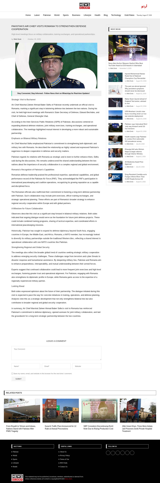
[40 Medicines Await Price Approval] (115, 165)
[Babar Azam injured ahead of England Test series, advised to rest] (115, 102)
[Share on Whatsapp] (44, 331)
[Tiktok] (27, 6)
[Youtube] (21, 6)
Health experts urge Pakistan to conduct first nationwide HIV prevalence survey (135, 139)
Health (97, 15)
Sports (66, 15)
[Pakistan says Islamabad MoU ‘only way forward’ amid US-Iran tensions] (115, 127)
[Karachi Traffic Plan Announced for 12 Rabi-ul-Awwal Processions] (61, 411)
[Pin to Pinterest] (38, 331)
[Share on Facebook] (27, 331)
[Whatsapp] (24, 6)
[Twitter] (16, 6)
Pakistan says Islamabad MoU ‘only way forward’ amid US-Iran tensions (136, 126)
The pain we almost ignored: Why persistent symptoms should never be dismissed (135, 88)
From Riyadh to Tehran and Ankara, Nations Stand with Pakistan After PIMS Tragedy (21, 428)
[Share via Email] (55, 331)
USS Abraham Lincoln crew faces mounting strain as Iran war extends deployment (135, 113)
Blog (106, 15)
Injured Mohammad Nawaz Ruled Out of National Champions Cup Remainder (135, 76)
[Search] (9, 15)
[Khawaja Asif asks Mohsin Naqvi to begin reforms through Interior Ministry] (115, 153)
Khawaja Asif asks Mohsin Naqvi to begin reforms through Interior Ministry (134, 151)
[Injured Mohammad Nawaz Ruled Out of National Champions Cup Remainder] (115, 77)
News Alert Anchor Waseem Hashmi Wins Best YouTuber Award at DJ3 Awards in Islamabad (125, 64)
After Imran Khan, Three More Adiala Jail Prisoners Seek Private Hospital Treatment (137, 428)
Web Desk (18, 39)
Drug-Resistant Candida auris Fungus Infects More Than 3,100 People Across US (136, 176)
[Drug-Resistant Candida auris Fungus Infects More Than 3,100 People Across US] (115, 178)
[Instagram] (19, 6)
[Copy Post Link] (49, 331)
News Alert (68, 479)
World (56, 15)
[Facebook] (13, 6)
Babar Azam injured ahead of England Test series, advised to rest (135, 101)
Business (76, 15)
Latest (37, 15)
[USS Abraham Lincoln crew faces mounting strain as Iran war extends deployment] (115, 115)
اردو (144, 6)
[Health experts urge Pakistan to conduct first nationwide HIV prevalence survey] (115, 140)
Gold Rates (129, 15)
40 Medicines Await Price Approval (134, 163)
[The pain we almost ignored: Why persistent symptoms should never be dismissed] (115, 90)
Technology (116, 15)
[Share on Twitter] (33, 331)
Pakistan (47, 15)
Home (28, 15)
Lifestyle (87, 15)
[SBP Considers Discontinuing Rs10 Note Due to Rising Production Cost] (99, 411)
